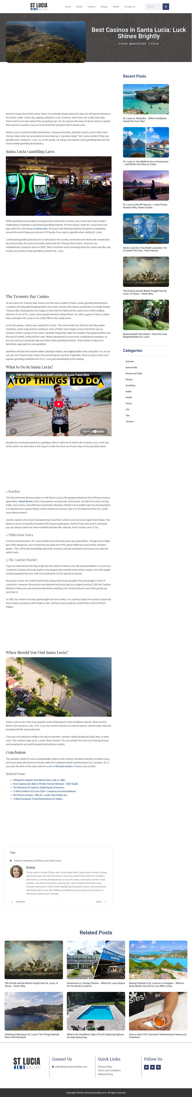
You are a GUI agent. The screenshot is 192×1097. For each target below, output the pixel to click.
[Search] (166, 6)
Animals (130, 361)
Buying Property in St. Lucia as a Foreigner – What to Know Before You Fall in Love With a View (156, 984)
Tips (128, 415)
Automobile (131, 367)
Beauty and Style (134, 373)
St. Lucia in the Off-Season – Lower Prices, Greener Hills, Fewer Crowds (145, 206)
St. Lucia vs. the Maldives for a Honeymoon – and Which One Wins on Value (145, 163)
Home (68, 6)
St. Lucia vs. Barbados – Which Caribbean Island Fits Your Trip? (145, 120)
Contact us (129, 6)
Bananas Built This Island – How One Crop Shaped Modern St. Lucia (145, 335)
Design (104, 6)
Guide (79, 6)
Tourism (91, 6)
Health (116, 6)
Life (127, 409)
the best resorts (64, 766)
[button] (146, 1067)
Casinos (18, 860)
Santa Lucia (55, 860)
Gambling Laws (41, 860)
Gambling (28, 860)
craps (71, 351)
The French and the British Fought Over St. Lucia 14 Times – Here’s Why (145, 292)
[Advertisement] (59, 92)
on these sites (40, 228)
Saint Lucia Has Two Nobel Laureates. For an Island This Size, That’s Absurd (145, 249)
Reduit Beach (26, 501)
